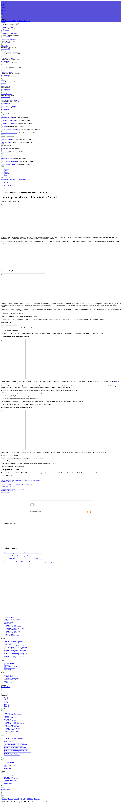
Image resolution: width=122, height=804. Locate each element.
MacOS (8, 30)
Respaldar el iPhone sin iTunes (12, 658)
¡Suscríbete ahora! (5, 687)
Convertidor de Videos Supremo (12, 619)
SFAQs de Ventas (8, 676)
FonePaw (3, 481)
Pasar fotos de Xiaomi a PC (11, 644)
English (16, 21)
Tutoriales (3, 10)
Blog (2, 13)
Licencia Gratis (8, 682)
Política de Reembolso (10, 679)
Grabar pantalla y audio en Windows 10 (14, 641)
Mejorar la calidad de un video (12, 643)
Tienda (2, 5)
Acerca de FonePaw (9, 663)
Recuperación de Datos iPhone (12, 631)
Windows (3, 30)
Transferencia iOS (8, 622)
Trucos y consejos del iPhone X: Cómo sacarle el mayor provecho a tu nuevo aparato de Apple (29, 562)
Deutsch (12, 21)
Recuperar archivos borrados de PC (13, 649)
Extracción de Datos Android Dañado (14, 628)
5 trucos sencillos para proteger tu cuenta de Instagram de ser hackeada (22, 553)
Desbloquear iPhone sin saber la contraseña (15, 647)
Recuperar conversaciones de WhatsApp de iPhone (17, 655)
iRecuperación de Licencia (11, 778)
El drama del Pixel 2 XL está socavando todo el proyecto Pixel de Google (23, 559)
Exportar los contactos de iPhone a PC (14, 646)
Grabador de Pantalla (9, 617)
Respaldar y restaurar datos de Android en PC (16, 653)
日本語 (3, 21)
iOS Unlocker (7, 623)
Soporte (3, 7)
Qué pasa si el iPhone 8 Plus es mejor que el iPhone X (18, 556)
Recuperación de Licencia (11, 678)
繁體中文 (21, 21)
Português (27, 21)
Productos (3, 2)
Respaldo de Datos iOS (10, 634)
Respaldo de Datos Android (11, 629)
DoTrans (6, 620)
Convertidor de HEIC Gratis (11, 635)
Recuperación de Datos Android (12, 626)
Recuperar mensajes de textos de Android (15, 650)
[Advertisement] (61, 256)
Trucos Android (8, 185)
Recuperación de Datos (10, 625)
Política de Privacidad (9, 668)
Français (7, 21)
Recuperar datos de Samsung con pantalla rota (16, 652)
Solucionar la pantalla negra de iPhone (14, 656)
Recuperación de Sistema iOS (12, 632)
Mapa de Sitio (7, 669)
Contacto (6, 665)
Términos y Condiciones (10, 666)
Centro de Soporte (9, 675)
